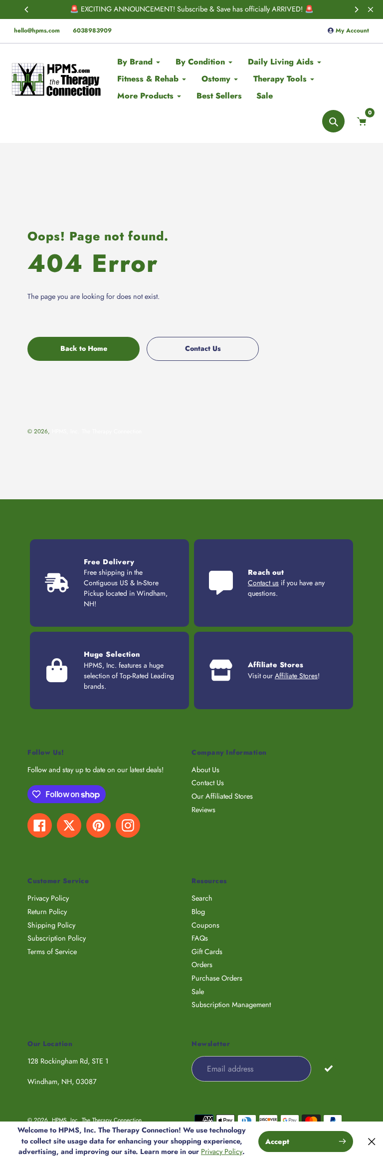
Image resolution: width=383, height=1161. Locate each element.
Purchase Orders (217, 978)
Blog (198, 912)
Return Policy (47, 912)
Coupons (205, 925)
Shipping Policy (51, 925)
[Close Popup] (372, 1141)
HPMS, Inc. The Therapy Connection (97, 431)
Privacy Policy (48, 898)
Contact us (263, 583)
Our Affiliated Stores (222, 796)
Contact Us (208, 783)
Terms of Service (52, 952)
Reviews (203, 810)
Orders (202, 965)
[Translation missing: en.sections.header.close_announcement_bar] (371, 9)
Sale (198, 992)
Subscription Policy (56, 938)
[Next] (356, 9)
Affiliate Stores (296, 676)
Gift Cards (207, 952)
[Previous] (27, 9)
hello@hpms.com (37, 30)
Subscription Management (231, 1005)
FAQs (200, 938)
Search (202, 898)
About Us (205, 770)
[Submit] (328, 1068)
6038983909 (92, 30)
